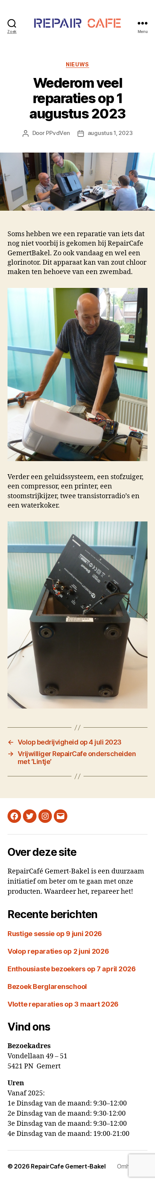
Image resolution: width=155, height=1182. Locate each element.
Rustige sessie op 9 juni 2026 (55, 934)
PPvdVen (58, 132)
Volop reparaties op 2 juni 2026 (58, 951)
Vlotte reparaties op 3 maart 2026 (63, 1004)
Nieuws (77, 64)
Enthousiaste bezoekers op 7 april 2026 (72, 969)
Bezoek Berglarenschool (47, 986)
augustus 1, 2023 (110, 132)
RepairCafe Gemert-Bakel (68, 1166)
